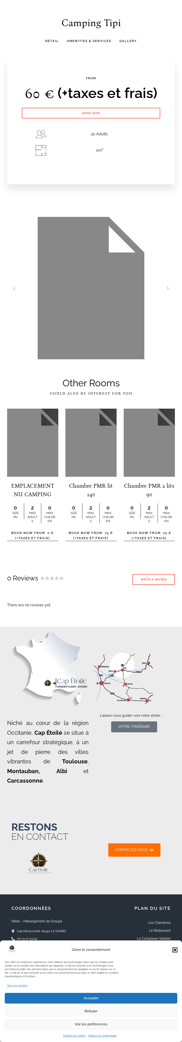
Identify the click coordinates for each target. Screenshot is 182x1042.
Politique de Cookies (74, 1035)
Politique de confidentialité (102, 1035)
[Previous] (14, 288)
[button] (175, 950)
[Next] (167, 288)
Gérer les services (17, 985)
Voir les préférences (91, 1024)
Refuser (91, 1011)
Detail (52, 41)
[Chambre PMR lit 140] (91, 443)
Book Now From (32, 535)
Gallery (128, 41)
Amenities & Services (89, 41)
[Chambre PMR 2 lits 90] (149, 443)
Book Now (91, 113)
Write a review (154, 579)
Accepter (91, 998)
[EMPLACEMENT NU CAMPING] (32, 443)
